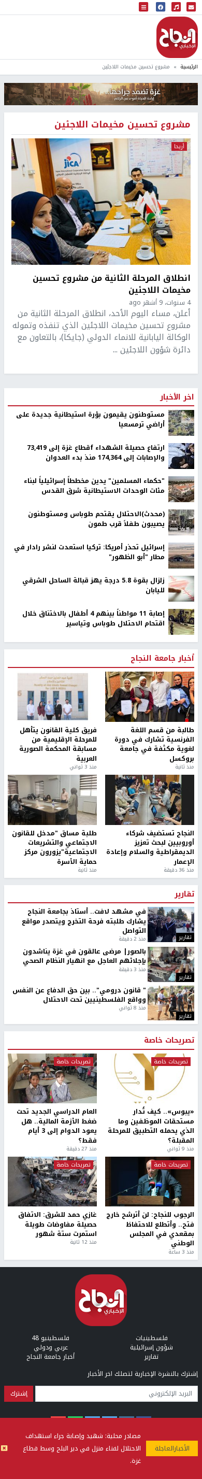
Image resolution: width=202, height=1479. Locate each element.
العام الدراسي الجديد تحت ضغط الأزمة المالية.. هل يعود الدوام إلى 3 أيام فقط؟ (57, 1126)
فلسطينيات (152, 1338)
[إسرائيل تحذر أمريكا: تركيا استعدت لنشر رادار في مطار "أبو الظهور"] (181, 555)
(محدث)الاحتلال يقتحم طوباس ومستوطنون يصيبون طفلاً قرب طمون (96, 519)
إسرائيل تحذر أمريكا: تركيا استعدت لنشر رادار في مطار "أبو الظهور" (89, 552)
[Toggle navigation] (143, 7)
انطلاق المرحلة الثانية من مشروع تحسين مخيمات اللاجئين (112, 284)
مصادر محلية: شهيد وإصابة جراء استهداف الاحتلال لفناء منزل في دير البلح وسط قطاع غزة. (82, 1448)
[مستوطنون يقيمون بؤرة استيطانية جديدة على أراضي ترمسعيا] (181, 423)
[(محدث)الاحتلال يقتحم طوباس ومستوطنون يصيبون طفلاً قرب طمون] (181, 522)
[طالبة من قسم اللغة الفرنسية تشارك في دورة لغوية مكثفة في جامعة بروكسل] (149, 697)
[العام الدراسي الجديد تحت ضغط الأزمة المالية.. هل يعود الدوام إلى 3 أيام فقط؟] (52, 1079)
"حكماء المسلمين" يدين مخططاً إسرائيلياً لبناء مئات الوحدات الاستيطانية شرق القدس (94, 485)
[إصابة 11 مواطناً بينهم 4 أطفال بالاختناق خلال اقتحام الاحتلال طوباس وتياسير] (181, 622)
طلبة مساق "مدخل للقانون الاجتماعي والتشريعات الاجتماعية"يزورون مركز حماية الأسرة (54, 848)
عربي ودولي (51, 1347)
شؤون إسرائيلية (151, 1347)
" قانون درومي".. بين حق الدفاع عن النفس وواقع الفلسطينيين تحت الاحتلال (79, 995)
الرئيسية (189, 67)
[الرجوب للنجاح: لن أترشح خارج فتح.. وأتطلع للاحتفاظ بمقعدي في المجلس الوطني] (149, 1182)
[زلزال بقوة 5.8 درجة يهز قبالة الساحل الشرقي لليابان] (181, 588)
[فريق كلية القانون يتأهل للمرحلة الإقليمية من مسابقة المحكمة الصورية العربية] (52, 697)
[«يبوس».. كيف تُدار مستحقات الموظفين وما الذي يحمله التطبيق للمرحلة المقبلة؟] (149, 1079)
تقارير (184, 894)
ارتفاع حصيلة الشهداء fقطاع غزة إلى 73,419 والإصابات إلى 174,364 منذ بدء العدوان (96, 452)
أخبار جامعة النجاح (162, 658)
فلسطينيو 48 (50, 1338)
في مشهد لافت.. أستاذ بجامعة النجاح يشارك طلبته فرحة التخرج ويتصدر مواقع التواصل (84, 921)
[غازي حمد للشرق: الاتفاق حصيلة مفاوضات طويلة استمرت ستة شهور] (52, 1182)
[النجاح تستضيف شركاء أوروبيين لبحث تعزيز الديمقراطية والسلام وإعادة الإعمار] (149, 800)
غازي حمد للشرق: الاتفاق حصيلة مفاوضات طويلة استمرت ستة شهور (57, 1224)
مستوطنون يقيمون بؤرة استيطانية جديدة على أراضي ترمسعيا (90, 419)
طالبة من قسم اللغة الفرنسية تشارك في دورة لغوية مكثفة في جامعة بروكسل (154, 745)
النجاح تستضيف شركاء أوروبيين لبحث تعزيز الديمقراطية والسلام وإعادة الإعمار (150, 848)
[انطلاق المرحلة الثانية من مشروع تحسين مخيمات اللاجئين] (101, 201)
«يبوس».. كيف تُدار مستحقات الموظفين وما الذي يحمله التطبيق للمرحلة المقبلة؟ (151, 1126)
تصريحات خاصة (169, 1040)
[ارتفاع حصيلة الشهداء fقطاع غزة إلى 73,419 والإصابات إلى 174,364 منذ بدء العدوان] (181, 456)
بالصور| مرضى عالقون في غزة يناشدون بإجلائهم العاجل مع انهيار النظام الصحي (84, 956)
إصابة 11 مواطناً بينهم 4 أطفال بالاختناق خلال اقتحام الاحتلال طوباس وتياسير (93, 618)
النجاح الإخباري (177, 37)
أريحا (179, 146)
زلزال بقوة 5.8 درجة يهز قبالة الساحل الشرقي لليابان (93, 585)
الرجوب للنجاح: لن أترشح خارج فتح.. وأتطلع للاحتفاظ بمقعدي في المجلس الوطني (150, 1229)
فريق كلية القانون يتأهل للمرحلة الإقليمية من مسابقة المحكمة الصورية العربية (58, 745)
